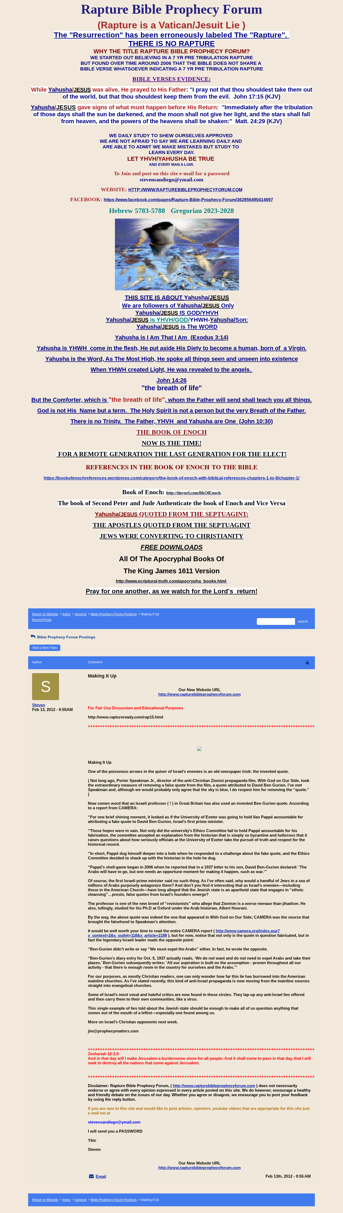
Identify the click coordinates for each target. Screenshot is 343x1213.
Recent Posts (41, 620)
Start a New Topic (45, 648)
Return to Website (45, 614)
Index (66, 614)
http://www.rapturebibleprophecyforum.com (199, 694)
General (81, 614)
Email (101, 1176)
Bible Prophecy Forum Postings (114, 614)
